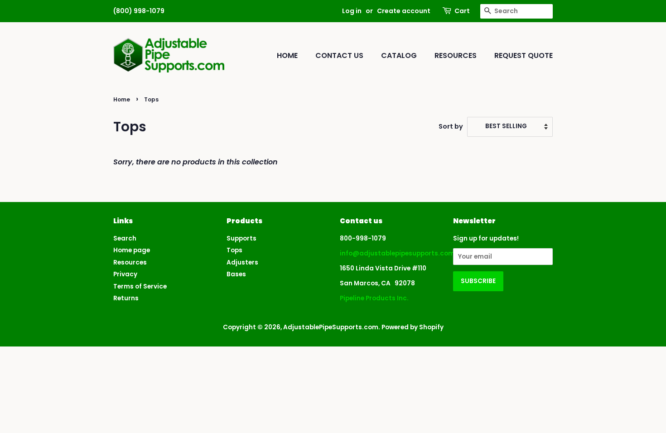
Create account (403, 10)
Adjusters (242, 262)
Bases (236, 274)
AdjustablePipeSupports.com (330, 327)
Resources (455, 55)
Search (124, 238)
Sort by (451, 126)
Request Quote (523, 55)
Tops (234, 250)
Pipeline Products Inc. (374, 298)
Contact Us (339, 55)
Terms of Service (140, 286)
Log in (352, 10)
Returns (126, 298)
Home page (131, 250)
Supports (241, 238)
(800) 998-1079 (138, 10)
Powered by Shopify (412, 327)
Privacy (125, 274)
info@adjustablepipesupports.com (397, 253)
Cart (462, 10)
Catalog (399, 55)
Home (287, 55)
